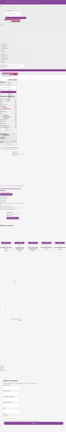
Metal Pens (4, 114)
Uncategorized (3, 125)
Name (6, 384)
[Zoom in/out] (1, 429)
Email (6, 390)
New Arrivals (4, 43)
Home (2, 49)
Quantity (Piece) (8, 396)
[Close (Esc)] (11, 429)
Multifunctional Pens (6, 116)
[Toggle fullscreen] (4, 429)
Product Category (5, 45)
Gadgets (2, 108)
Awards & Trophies (4, 100)
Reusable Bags (3, 119)
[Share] (8, 429)
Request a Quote (6, 242)
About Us (3, 51)
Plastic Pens (5, 118)
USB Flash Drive (3, 127)
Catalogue (3, 46)
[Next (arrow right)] (4, 431)
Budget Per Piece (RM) (8, 402)
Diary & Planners (3, 104)
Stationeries (2, 121)
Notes (4, 408)
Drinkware (2, 106)
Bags (1, 102)
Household (2, 109)
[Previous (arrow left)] (1, 431)
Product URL (5, 415)
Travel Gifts (2, 123)
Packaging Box (3, 111)
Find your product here (9, 10)
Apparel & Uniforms (4, 99)
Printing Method (4, 48)
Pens (1, 113)
